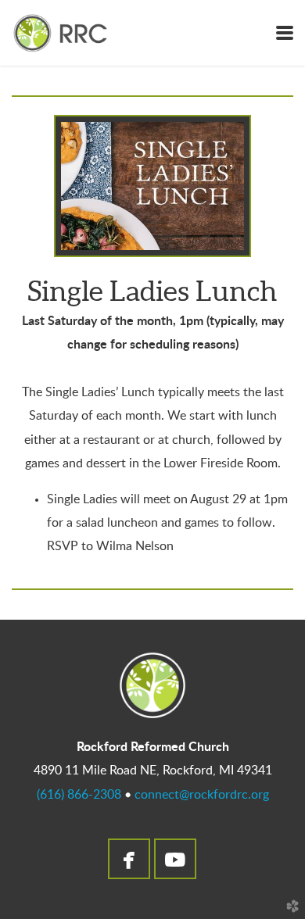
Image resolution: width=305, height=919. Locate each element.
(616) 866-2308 (79, 794)
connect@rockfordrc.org (202, 794)
